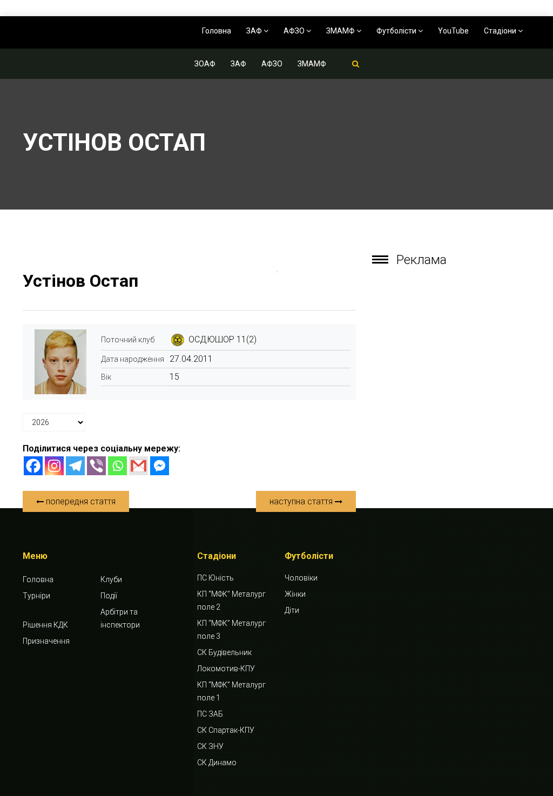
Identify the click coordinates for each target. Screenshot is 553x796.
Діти (292, 610)
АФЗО (295, 30)
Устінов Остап (80, 281)
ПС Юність (215, 578)
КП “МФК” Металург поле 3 (231, 629)
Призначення (46, 641)
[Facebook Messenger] (159, 465)
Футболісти (397, 30)
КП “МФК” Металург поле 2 (231, 600)
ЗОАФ (204, 63)
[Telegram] (75, 465)
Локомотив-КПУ (226, 668)
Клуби (111, 579)
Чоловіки (301, 578)
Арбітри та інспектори (120, 618)
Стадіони (501, 30)
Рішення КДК (45, 624)
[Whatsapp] (117, 465)
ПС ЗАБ (210, 714)
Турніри (36, 595)
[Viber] (96, 465)
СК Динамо (217, 762)
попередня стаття (80, 501)
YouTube (453, 30)
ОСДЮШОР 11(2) (222, 339)
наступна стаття (302, 501)
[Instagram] (54, 465)
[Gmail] (138, 465)
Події (108, 595)
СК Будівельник (224, 652)
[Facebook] (33, 465)
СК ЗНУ (210, 746)
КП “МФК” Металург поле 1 (231, 691)
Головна (216, 30)
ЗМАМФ (341, 30)
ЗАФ (255, 30)
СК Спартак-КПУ (225, 730)
